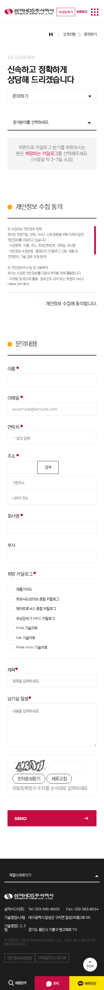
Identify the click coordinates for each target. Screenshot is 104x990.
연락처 (14, 426)
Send (20, 818)
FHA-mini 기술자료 (31, 647)
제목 (12, 669)
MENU (82, 12)
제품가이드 (24, 589)
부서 (12, 545)
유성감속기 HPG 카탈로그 (35, 618)
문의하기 (20, 96)
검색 (48, 467)
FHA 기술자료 (27, 628)
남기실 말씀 (18, 698)
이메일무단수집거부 (52, 957)
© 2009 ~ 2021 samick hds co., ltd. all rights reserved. (49, 942)
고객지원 (29, 11)
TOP (90, 966)
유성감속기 (66, 12)
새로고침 (59, 778)
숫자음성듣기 (28, 778)
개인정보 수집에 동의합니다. (71, 303)
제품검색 (20, 982)
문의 (55, 983)
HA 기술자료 (25, 637)
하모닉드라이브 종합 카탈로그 (37, 599)
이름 (12, 368)
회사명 (14, 515)
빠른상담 (90, 983)
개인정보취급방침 (19, 957)
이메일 (14, 397)
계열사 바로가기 (20, 875)
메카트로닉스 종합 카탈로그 (36, 608)
